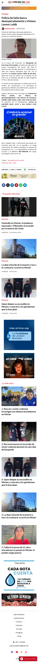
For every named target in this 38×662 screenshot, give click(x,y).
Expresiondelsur (19, 614)
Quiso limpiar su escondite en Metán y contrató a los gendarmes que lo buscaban (18, 307)
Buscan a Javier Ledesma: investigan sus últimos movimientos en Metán (19, 412)
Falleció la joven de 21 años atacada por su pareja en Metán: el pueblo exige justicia (18, 550)
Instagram (19, 632)
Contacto (19, 622)
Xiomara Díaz (10, 29)
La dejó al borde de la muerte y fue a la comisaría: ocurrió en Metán (19, 266)
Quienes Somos (19, 618)
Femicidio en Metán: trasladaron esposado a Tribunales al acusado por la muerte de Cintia (18, 226)
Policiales (5, 14)
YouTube (19, 629)
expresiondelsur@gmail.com (19, 646)
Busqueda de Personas (16, 160)
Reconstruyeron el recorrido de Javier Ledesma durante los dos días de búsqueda (19, 447)
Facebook (19, 625)
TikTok (19, 636)
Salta (14, 163)
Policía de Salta (7, 163)
